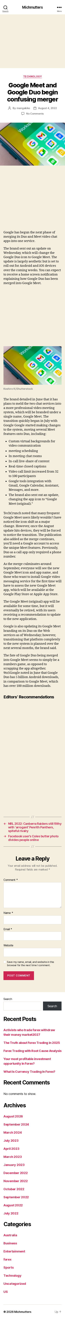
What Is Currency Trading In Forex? (29, 1071)
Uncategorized (14, 1283)
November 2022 (15, 1181)
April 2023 (11, 1148)
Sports (8, 1267)
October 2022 (13, 1189)
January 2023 (14, 1165)
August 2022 (13, 1205)
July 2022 (10, 1213)
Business (10, 1243)
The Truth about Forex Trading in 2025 (31, 1043)
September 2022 (16, 1197)
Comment (10, 880)
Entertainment (14, 1251)
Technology (32, 76)
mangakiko (23, 108)
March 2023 (12, 1157)
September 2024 (16, 1124)
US (5, 1292)
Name (8, 913)
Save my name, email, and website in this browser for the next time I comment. (30, 963)
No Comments (35, 113)
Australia (10, 1235)
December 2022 (15, 1173)
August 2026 (13, 1116)
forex (7, 1259)
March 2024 (12, 1132)
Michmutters (32, 7)
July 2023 (11, 1140)
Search (7, 999)
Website (8, 945)
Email (7, 929)
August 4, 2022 (47, 108)
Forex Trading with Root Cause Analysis (32, 1051)
